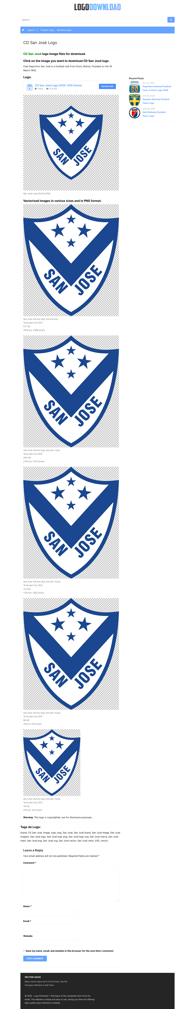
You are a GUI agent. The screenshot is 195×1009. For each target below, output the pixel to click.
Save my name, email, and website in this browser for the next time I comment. (70, 950)
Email (27, 921)
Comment (29, 862)
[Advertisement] (145, 55)
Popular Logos (47, 30)
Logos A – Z (32, 30)
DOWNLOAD (107, 86)
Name (27, 906)
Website (28, 936)
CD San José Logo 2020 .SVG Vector (58, 85)
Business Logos (64, 30)
